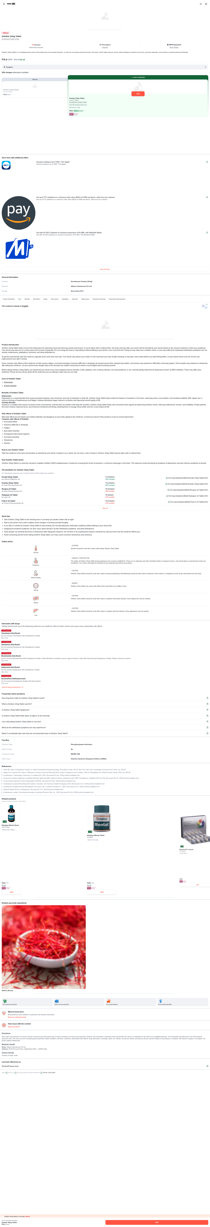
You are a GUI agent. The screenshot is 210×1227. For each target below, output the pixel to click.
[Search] (200, 4)
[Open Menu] (4, 4)
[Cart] (205, 4)
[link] (11, 4)
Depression (8, 382)
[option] (9, 299)
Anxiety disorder (10, 386)
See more (4, 638)
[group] (105, 15)
